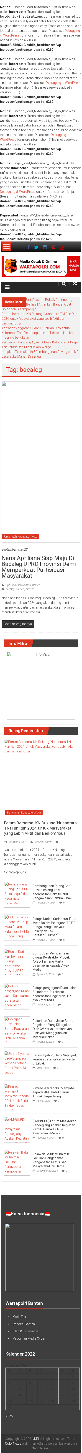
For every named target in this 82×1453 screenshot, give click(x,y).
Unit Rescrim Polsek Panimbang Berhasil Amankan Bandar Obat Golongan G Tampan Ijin (37, 304)
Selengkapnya (14, 872)
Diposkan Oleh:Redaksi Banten (22, 585)
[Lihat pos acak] (75, 283)
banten (20, 589)
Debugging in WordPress (63, 83)
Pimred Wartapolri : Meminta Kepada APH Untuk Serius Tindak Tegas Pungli (53, 1092)
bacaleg (10, 589)
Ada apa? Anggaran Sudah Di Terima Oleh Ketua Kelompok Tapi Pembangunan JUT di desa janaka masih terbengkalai (37, 332)
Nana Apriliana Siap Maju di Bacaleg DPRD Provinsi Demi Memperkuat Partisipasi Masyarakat (39, 567)
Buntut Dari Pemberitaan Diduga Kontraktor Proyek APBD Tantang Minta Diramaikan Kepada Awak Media (51, 962)
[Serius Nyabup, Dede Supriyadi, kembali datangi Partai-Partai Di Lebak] (17, 1063)
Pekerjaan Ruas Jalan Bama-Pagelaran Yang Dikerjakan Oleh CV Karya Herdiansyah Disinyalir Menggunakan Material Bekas (53, 1029)
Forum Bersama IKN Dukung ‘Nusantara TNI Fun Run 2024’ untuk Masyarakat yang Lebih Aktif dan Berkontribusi (39, 318)
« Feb (9, 1416)
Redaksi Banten (42, 842)
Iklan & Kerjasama (25, 1331)
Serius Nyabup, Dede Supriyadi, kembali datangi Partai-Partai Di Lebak (55, 1059)
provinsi (30, 589)
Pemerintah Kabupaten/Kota (20, 536)
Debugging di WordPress (18, 191)
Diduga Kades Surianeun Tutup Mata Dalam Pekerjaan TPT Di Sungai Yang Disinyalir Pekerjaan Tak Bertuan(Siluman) (55, 927)
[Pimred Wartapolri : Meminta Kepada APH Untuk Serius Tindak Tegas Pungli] (17, 1096)
